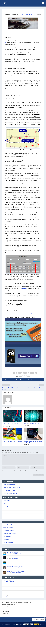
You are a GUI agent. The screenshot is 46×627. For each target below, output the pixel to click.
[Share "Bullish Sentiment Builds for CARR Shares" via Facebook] (14, 373)
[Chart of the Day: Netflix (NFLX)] (4, 557)
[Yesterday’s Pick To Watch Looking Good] (4, 567)
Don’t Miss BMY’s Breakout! (12, 552)
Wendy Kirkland (6, 500)
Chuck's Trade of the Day (26, 14)
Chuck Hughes (6, 506)
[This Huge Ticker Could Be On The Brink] (4, 562)
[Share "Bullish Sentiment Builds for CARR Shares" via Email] (33, 373)
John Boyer (5, 514)
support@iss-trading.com (9, 615)
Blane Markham (6, 517)
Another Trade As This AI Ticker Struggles (16, 571)
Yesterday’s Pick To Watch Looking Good (15, 566)
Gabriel (4, 580)
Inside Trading (6, 539)
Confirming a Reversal (9, 589)
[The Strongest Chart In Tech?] (33, 416)
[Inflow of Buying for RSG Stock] (12, 434)
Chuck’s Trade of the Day (8, 530)
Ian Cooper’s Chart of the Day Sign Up (11, 490)
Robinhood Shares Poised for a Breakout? (33, 442)
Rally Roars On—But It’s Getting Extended (13, 585)
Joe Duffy (5, 503)
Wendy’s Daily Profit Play (8, 527)
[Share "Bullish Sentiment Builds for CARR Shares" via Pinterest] (24, 373)
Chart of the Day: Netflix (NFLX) (13, 557)
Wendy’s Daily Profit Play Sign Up (10, 493)
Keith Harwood (6, 509)
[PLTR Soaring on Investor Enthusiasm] (12, 416)
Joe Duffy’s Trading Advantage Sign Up (11, 487)
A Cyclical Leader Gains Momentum (12, 592)
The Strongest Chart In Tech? (32, 424)
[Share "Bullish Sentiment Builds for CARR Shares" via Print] (35, 373)
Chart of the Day (7, 536)
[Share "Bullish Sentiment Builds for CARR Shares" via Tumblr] (21, 373)
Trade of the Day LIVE (8, 542)
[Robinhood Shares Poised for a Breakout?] (33, 434)
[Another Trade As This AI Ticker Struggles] (4, 572)
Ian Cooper (5, 512)
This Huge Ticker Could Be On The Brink (15, 561)
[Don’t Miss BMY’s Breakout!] (4, 553)
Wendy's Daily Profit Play (16, 572)
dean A (4, 588)
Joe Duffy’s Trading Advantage (9, 533)
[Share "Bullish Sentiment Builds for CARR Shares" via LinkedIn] (26, 373)
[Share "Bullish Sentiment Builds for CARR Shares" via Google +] (19, 373)
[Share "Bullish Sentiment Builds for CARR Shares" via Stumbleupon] (31, 373)
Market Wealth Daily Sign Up (9, 484)
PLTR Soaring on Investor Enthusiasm (10, 424)
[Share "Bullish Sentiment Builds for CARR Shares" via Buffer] (28, 373)
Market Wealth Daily (7, 524)
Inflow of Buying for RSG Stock (12, 441)
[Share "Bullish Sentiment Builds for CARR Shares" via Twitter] (16, 373)
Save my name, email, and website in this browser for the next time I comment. (20, 471)
